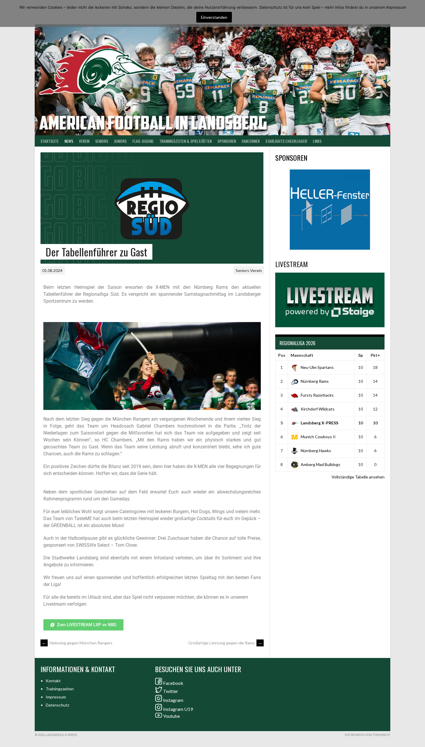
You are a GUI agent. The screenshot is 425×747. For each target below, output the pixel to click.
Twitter (170, 691)
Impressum (56, 696)
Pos (281, 355)
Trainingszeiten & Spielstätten (185, 141)
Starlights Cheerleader (286, 141)
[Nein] (418, 13)
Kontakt (53, 680)
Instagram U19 (178, 709)
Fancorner (251, 141)
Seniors (242, 270)
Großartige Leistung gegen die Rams (225, 642)
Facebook (173, 683)
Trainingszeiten (60, 688)
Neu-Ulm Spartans (317, 367)
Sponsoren (226, 141)
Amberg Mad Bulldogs (320, 464)
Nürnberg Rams (315, 381)
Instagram (173, 700)
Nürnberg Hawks (316, 450)
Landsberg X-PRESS (319, 422)
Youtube (171, 716)
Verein (84, 141)
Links (317, 141)
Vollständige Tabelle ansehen (358, 476)
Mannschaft (302, 355)
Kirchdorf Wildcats (318, 408)
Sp (360, 355)
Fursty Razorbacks (317, 395)
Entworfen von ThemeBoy (367, 735)
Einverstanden (214, 17)
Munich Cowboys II (318, 436)
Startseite (49, 141)
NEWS (68, 141)
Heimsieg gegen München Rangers (77, 642)
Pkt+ (375, 355)
